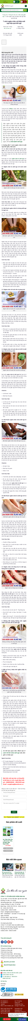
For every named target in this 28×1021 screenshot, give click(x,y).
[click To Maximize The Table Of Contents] (4, 42)
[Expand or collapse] (3, 48)
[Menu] (26, 6)
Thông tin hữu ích (12, 14)
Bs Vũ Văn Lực (7, 28)
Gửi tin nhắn (15, 1016)
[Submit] (25, 10)
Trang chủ (4, 14)
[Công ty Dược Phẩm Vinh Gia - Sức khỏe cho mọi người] (7, 6)
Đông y (11, 108)
